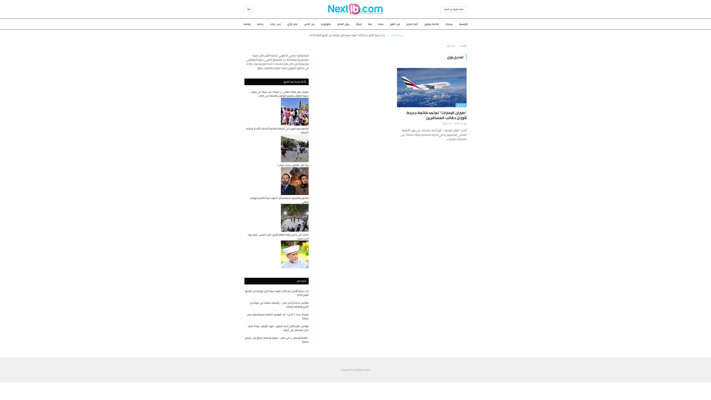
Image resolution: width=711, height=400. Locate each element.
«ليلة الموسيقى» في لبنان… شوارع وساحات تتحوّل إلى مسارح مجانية (277, 339)
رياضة (260, 24)
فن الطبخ (395, 24)
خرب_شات (275, 24)
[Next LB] (355, 9)
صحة (380, 24)
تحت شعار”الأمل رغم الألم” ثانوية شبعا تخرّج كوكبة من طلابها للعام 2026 (277, 293)
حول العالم (343, 24)
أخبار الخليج (412, 24)
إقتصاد (247, 24)
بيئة (370, 24)
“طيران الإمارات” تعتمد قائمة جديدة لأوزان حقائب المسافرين (437, 115)
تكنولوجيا (326, 24)
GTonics (358, 370)
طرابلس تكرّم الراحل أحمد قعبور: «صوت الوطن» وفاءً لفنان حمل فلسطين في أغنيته (278, 328)
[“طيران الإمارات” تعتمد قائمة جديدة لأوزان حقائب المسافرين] (432, 87)
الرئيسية (463, 24)
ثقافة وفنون (431, 24)
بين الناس (309, 24)
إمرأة (359, 24)
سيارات (449, 24)
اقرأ (249, 9)
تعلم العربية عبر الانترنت (453, 9)
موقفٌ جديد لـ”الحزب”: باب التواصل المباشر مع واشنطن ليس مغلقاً (278, 316)
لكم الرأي (292, 24)
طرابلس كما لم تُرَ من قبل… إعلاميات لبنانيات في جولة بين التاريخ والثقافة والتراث (347, 35)
